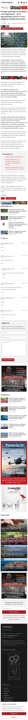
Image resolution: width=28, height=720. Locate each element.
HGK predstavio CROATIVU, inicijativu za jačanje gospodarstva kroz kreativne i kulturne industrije (18, 225)
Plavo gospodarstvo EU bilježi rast (14, 157)
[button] (2, 26)
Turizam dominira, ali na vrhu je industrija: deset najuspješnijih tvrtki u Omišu (17, 408)
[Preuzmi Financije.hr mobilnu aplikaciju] (19, 2)
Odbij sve (14, 717)
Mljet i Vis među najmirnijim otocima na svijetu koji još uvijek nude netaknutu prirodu (17, 434)
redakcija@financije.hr (12, 635)
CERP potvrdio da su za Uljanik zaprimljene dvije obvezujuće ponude (17, 426)
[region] (14, 711)
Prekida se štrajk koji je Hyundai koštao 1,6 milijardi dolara (17, 232)
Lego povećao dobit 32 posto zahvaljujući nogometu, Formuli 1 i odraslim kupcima (18, 211)
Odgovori (2, 250)
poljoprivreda (11, 198)
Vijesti (5, 21)
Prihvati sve (14, 713)
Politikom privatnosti (20, 710)
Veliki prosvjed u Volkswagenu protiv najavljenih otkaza (17, 217)
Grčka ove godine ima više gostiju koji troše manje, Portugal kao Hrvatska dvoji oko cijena (18, 417)
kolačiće (8, 706)
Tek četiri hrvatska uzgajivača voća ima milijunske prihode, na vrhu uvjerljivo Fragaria (17, 400)
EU (2, 21)
